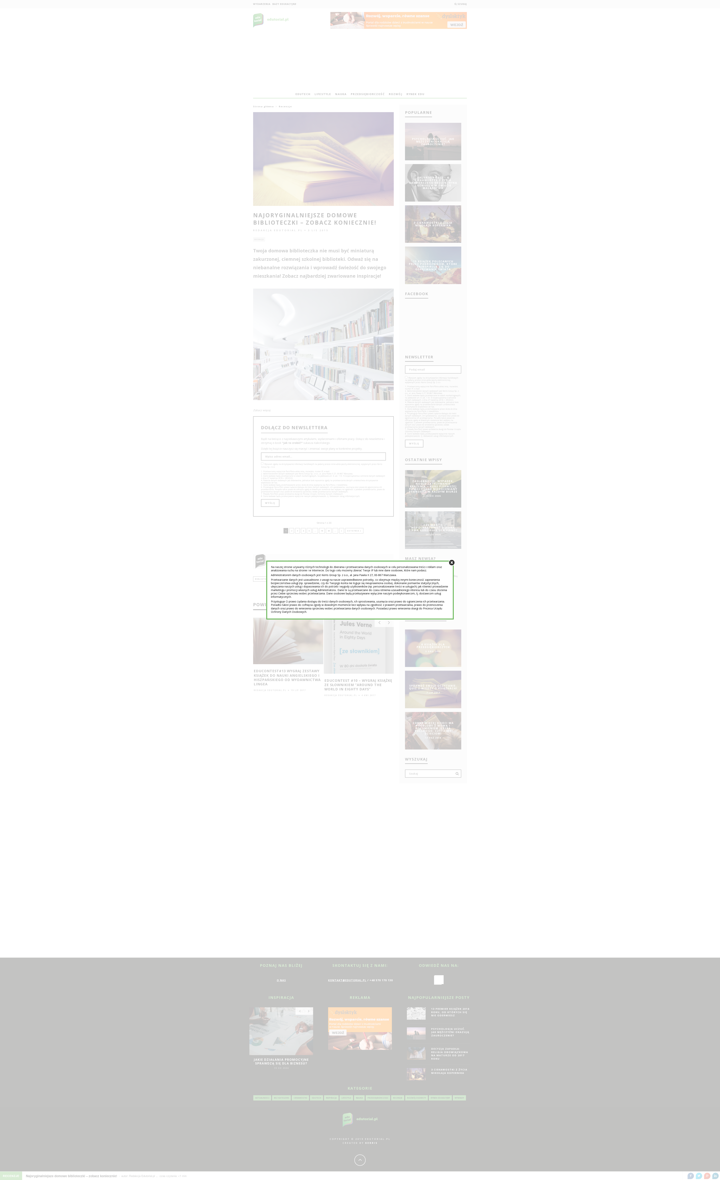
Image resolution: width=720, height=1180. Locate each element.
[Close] (451, 562)
